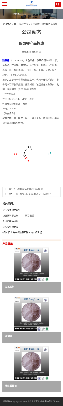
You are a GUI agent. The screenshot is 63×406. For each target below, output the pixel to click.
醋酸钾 (5, 60)
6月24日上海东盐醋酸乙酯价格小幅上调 (22, 232)
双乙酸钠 (9, 287)
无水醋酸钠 (11, 385)
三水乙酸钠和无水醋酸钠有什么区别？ (32, 194)
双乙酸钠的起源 (10, 227)
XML (58, 401)
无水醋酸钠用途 (10, 221)
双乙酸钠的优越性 (11, 210)
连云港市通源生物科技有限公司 (41, 401)
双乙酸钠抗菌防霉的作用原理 (28, 189)
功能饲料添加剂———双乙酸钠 (18, 215)
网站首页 (23, 24)
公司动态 (35, 24)
